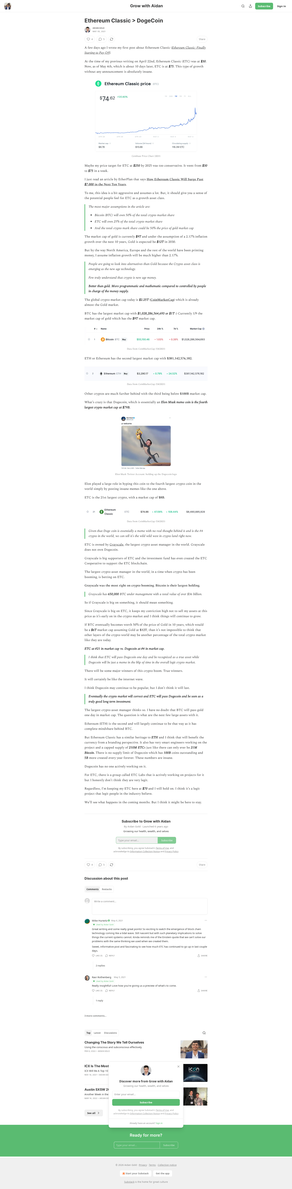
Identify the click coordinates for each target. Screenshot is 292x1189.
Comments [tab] (93, 889)
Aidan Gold (98, 28)
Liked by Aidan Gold (105, 924)
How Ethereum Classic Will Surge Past (175, 179)
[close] (178, 1066)
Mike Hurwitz (99, 920)
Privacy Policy (171, 1113)
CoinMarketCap (162, 299)
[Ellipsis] (206, 920)
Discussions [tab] (110, 1032)
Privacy (143, 1165)
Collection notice (167, 1165)
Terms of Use (162, 1110)
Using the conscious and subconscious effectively (113, 1047)
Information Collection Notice (145, 1113)
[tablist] (99, 889)
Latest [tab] (97, 1032)
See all (91, 1113)
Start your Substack (137, 1173)
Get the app (162, 1173)
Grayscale (116, 544)
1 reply (99, 1000)
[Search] (243, 6)
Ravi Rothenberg (101, 977)
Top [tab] (88, 1032)
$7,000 (89, 184)
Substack (129, 1181)
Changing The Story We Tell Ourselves (114, 1042)
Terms (152, 1165)
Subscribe (264, 6)
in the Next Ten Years (110, 184)
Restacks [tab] (107, 889)
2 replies (100, 965)
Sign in (281, 6)
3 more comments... (95, 1015)
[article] (146, 1049)
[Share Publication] (250, 6)
